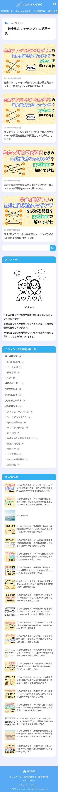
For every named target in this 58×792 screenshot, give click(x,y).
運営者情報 (43, 777)
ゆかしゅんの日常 (23, 11)
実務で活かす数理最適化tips (22, 438)
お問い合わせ (30, 777)
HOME (30, 771)
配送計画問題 (15, 443)
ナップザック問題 (17, 428)
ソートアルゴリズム (18, 417)
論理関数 (13, 465)
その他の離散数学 (17, 459)
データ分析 (14, 367)
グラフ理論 (14, 454)
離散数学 (13, 449)
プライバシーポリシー (28, 785)
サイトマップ (29, 780)
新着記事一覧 (7, 11)
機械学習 (13, 372)
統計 (11, 378)
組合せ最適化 (13, 406)
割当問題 (13, 433)
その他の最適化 (16, 422)
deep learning (15, 362)
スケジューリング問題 (19, 412)
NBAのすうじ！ (14, 383)
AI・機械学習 (39, 11)
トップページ (16, 777)
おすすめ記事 (13, 389)
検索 (53, 248)
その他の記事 (13, 395)
